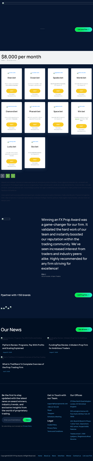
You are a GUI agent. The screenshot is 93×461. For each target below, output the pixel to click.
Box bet (34, 146)
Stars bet (12, 77)
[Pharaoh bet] (35, 106)
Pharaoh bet (34, 111)
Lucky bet (11, 146)
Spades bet (58, 77)
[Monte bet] (81, 72)
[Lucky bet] (12, 141)
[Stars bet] (12, 72)
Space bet (58, 111)
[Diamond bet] (11, 106)
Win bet (81, 111)
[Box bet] (35, 141)
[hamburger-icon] (42, 29)
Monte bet (81, 77)
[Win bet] (81, 106)
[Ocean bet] (34, 72)
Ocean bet (35, 77)
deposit (77, 119)
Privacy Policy (27, 426)
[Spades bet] (58, 72)
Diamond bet (11, 111)
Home (3, 60)
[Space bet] (58, 106)
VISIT (11, 91)
